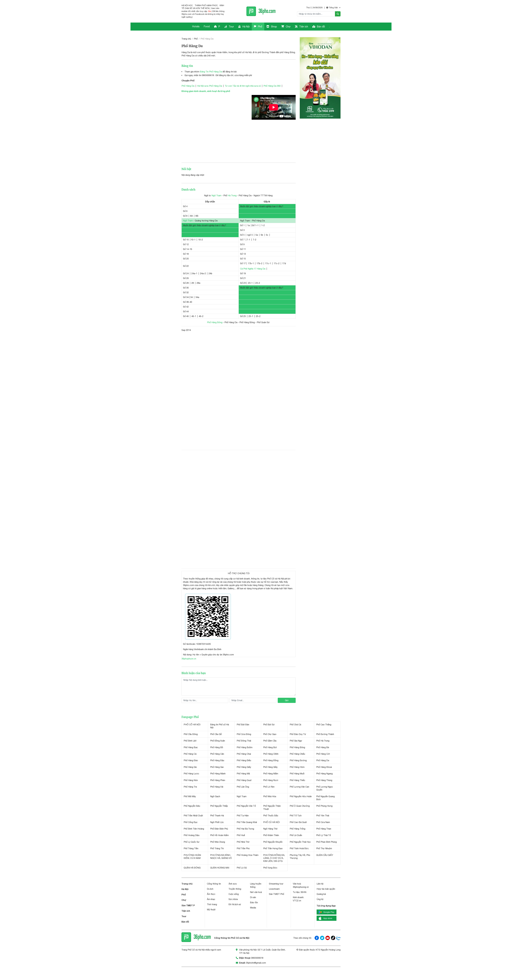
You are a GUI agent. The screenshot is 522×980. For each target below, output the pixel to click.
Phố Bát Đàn (243, 724)
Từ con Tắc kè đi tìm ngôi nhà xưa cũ (243, 86)
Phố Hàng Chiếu (297, 754)
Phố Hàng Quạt (244, 780)
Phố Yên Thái (322, 815)
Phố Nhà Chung (217, 842)
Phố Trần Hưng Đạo (273, 848)
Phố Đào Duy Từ (298, 734)
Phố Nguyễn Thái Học (300, 842)
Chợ (288, 26)
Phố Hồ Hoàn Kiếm (219, 835)
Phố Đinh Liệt (190, 740)
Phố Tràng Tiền (191, 848)
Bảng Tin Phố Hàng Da (211, 71)
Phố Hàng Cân (217, 754)
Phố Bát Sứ (269, 724)
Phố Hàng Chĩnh (270, 754)
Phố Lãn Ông (243, 786)
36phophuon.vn (188, 658)
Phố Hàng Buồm (244, 747)
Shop (273, 26)
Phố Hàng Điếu (244, 760)
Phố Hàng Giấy (244, 767)
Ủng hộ (320, 899)
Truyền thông (235, 889)
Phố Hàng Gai (216, 767)
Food (207, 26)
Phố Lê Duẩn (296, 835)
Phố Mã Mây (190, 796)
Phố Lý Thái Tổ (323, 835)
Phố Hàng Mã (243, 773)
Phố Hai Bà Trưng (245, 828)
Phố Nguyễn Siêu (192, 806)
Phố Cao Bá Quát (298, 822)
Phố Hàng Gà (190, 767)
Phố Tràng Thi (217, 848)
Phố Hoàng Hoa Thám (247, 855)
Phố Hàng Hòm (297, 767)
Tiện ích (303, 26)
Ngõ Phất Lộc (217, 822)
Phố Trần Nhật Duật (193, 815)
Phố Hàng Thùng (324, 780)
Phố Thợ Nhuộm (324, 848)
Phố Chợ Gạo (269, 734)
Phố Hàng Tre (190, 786)
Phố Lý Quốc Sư (192, 842)
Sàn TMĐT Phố (276, 894)
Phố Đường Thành (325, 734)
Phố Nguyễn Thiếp (219, 806)
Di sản (253, 897)
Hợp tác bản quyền (326, 889)
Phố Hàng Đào (191, 760)
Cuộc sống (234, 894)
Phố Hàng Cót (323, 754)
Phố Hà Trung (322, 740)
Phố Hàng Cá (190, 754)
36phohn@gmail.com (256, 963)
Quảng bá (321, 894)
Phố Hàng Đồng (270, 760)
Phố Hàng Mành (218, 773)
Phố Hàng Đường (298, 760)
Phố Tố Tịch (296, 815)
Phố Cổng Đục (191, 822)
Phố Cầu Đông (191, 734)
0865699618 (257, 958)
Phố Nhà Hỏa (269, 796)
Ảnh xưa (233, 883)
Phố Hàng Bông (214, 322)
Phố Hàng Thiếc (297, 780)
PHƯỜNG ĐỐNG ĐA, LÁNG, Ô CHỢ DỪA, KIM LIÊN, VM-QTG (274, 858)
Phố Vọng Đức (270, 867)
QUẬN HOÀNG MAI (219, 867)
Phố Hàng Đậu (217, 760)
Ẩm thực (211, 894)
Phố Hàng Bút (270, 747)
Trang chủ (186, 38)
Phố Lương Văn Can (299, 786)
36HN (303, 892)
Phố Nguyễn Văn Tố (246, 806)
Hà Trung (232, 195)
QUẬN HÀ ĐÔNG (192, 867)
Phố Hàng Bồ (216, 747)
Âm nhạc (211, 899)
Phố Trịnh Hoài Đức (299, 848)
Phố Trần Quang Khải (247, 822)
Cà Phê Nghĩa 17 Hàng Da (252, 268)
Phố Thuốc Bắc (270, 815)
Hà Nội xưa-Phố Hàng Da (209, 86)
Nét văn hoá (256, 892)
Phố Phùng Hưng (324, 806)
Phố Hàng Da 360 (272, 86)
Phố (259, 26)
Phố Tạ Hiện (243, 815)
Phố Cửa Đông (244, 734)
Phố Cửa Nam (323, 822)
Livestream (274, 889)
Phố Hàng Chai (244, 754)
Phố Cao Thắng (323, 724)
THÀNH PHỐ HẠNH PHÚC (206, 5)
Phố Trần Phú (243, 848)
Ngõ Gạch (215, 796)
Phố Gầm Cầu (269, 740)
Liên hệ (320, 883)
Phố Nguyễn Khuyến (272, 842)
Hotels (195, 26)
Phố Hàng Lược (191, 773)
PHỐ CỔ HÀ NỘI (192, 724)
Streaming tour (276, 883)
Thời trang (212, 904)
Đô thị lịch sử (235, 904)
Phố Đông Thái (244, 740)
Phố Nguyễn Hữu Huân (301, 796)
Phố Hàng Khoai (324, 767)
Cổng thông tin (214, 883)
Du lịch (210, 889)
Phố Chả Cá (295, 724)
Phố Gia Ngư (296, 740)
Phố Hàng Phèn (217, 780)
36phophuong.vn (301, 887)
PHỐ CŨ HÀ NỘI (271, 822)
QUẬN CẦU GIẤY (324, 855)
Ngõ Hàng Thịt (270, 828)
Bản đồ (320, 26)
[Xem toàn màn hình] (209, 616)
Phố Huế (241, 835)
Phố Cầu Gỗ (216, 734)
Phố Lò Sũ (242, 867)
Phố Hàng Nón (191, 780)
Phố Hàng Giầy (270, 767)
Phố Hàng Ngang (324, 773)
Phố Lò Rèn (268, 786)
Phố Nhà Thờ (243, 842)
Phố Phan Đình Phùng (326, 842)
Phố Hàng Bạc (191, 747)
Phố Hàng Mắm (270, 773)
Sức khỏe (233, 899)
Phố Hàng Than (323, 828)
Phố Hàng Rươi (270, 780)
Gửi (286, 700)
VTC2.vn (297, 900)
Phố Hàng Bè (322, 747)
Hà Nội (246, 26)
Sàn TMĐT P (188, 905)
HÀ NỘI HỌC (187, 5)
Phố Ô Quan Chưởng (300, 806)
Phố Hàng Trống (297, 828)
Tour (231, 26)
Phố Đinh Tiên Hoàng (194, 828)
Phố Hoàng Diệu (191, 835)
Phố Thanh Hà (217, 815)
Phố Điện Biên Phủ (219, 828)
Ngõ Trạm (216, 195)
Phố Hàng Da (187, 86)
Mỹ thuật (211, 909)
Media (253, 907)
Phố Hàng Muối (297, 773)
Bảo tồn (254, 902)
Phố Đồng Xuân (217, 740)
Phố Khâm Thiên (271, 835)
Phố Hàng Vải (216, 786)
